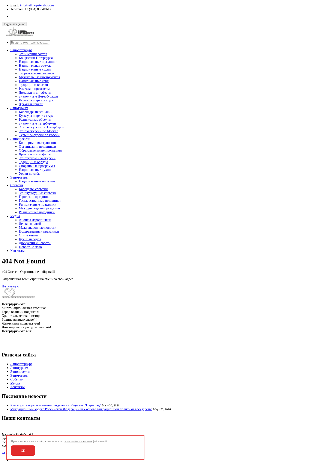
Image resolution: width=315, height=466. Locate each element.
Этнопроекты (20, 139)
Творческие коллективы (36, 73)
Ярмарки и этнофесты (35, 92)
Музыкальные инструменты (39, 77)
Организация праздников (37, 146)
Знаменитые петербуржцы (38, 123)
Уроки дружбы (29, 173)
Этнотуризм (19, 108)
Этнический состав (33, 54)
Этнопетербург (21, 50)
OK (23, 450)
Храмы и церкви (31, 104)
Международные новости (37, 227)
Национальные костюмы (37, 181)
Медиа (15, 216)
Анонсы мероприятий (35, 220)
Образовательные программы (40, 150)
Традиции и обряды (33, 162)
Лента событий (30, 223)
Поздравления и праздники (39, 231)
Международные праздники (39, 208)
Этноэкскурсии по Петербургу (41, 127)
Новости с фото (30, 247)
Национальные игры (34, 81)
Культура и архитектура (36, 100)
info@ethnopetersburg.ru (37, 5)
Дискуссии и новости (35, 243)
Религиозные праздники (37, 212)
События (16, 185)
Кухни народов (30, 239)
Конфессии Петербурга (36, 58)
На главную (10, 286)
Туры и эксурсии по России (39, 135)
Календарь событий (33, 189)
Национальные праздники (38, 61)
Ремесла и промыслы (34, 88)
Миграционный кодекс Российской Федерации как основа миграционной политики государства (81, 409)
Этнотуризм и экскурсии (37, 158)
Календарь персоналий (35, 112)
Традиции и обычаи (33, 85)
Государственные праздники (40, 200)
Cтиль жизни (28, 235)
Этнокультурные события (37, 193)
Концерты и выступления (38, 142)
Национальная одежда (35, 65)
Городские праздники (35, 196)
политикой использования (78, 441)
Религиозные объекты (35, 119)
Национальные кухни (35, 69)
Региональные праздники (37, 204)
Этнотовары (19, 177)
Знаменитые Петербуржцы (38, 96)
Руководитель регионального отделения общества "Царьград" (56, 405)
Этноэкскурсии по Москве (38, 131)
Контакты (17, 251)
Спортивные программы (37, 166)
